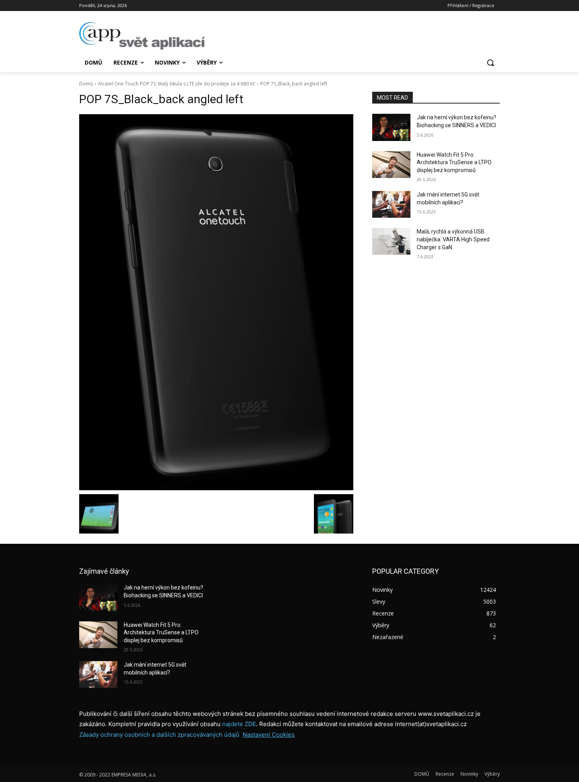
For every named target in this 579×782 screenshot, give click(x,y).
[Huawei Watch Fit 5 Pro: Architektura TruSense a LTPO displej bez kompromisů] (391, 164)
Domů (86, 83)
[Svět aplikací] (142, 36)
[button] (490, 62)
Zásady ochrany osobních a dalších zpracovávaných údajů (159, 734)
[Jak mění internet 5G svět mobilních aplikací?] (391, 204)
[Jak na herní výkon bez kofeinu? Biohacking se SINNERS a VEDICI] (391, 127)
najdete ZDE (239, 724)
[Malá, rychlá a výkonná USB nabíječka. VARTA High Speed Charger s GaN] (391, 241)
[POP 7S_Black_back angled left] (216, 302)
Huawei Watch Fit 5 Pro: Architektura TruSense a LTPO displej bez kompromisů (454, 162)
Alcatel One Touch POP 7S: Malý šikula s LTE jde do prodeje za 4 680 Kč (176, 83)
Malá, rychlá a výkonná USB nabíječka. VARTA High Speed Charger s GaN (453, 239)
